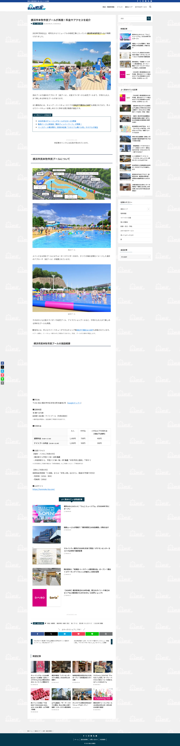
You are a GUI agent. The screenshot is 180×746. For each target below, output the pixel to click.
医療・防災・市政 (126, 226)
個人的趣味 (124, 222)
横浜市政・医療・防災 (63, 623)
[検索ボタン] (150, 6)
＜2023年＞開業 (98, 623)
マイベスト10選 (126, 218)
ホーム (77, 739)
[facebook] (137, 1)
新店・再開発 (51, 623)
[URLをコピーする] (105, 634)
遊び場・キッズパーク (85, 623)
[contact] (151, 1)
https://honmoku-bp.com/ (43, 489)
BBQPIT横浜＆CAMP (85, 330)
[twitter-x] (140, 1)
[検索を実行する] (149, 18)
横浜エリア (124, 209)
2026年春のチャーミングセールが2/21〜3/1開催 (57, 121)
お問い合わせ (94, 739)
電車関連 (123, 213)
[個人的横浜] (37, 7)
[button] (37, 634)
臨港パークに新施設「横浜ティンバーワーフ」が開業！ (60, 124)
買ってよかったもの (127, 235)
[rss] (148, 1)
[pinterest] (145, 1)
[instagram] (143, 1)
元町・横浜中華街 (37, 23)
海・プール (74, 623)
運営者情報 (84, 739)
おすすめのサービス (127, 231)
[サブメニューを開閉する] (148, 209)
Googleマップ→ (74, 403)
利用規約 (102, 739)
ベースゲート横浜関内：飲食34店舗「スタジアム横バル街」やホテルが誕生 (68, 127)
